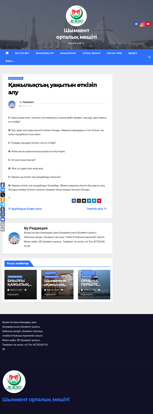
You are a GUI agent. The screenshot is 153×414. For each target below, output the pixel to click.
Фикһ (9, 61)
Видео (132, 53)
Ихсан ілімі (114, 53)
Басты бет (22, 53)
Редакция (28, 102)
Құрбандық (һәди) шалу (26, 208)
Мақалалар (68, 53)
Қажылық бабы (15, 78)
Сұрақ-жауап (92, 53)
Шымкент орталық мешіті (35, 399)
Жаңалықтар (45, 53)
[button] (149, 57)
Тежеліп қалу (95, 208)
